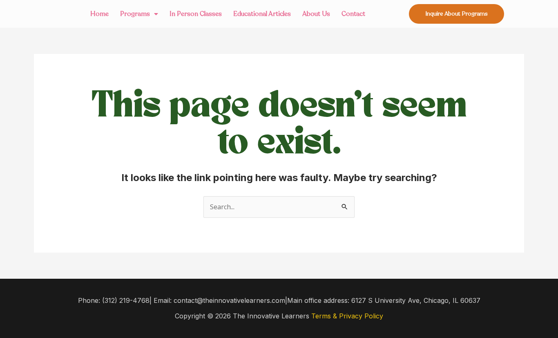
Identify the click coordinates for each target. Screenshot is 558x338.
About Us (316, 13)
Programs (135, 13)
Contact (353, 13)
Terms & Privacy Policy (347, 316)
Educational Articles (262, 13)
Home (99, 13)
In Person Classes (196, 13)
